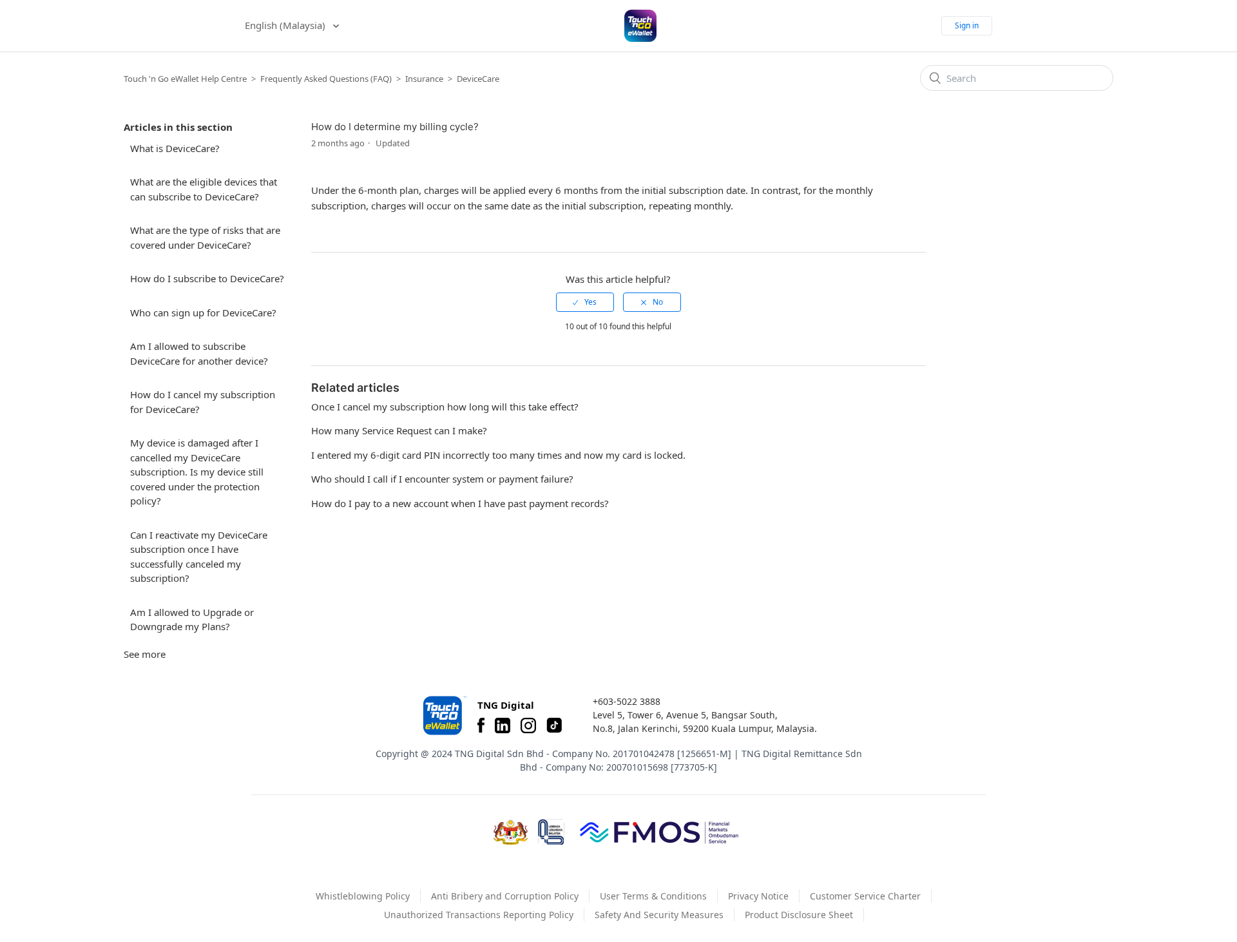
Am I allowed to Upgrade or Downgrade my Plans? (192, 619)
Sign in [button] (967, 25)
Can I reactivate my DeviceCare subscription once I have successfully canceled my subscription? (198, 556)
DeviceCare (478, 78)
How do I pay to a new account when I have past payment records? (460, 503)
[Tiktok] (554, 725)
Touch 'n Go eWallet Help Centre (185, 78)
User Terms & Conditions (653, 896)
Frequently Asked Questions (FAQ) (326, 78)
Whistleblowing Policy (363, 896)
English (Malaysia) (286, 25)
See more (145, 654)
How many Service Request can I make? (399, 430)
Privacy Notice (758, 896)
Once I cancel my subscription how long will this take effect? (445, 406)
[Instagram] (528, 725)
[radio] (585, 302)
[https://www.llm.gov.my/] (551, 832)
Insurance (424, 78)
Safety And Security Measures (659, 914)
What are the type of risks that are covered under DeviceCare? (205, 237)
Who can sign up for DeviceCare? (203, 312)
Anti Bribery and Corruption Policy (505, 896)
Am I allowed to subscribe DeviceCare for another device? (199, 353)
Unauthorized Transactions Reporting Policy (478, 914)
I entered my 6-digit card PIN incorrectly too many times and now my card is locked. (498, 454)
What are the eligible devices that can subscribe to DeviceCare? (203, 189)
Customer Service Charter (865, 896)
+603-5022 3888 (626, 701)
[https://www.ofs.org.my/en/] (659, 832)
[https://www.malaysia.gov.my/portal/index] (511, 832)
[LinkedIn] (502, 725)
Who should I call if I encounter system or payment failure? (442, 478)
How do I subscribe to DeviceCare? (207, 278)
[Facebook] (480, 725)
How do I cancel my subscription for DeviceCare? (202, 402)
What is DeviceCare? (175, 148)
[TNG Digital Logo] (640, 26)
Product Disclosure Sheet (799, 914)
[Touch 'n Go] (444, 715)
